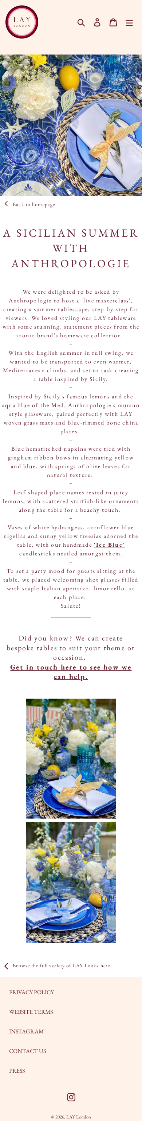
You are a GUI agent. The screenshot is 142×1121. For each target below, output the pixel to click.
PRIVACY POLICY (31, 992)
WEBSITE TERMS (31, 1012)
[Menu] (129, 22)
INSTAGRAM (26, 1031)
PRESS (17, 1070)
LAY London (78, 1117)
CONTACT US (27, 1051)
